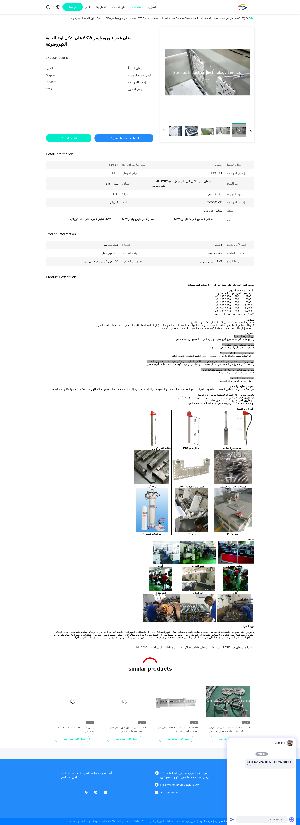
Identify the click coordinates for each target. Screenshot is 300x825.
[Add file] (291, 819)
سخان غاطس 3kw (196, 647)
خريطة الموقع (205, 821)
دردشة (72, 7)
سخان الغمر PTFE (147, 18)
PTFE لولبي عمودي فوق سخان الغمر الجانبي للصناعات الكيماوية (127, 729)
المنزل (152, 7)
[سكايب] (98, 792)
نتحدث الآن (70, 138)
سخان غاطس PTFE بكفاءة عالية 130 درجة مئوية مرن (72, 729)
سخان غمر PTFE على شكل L (226, 647)
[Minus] (232, 743)
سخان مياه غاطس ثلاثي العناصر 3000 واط (160, 647)
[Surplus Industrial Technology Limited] (242, 7)
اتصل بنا (101, 7)
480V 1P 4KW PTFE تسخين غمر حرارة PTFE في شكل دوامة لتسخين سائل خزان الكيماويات (228, 729)
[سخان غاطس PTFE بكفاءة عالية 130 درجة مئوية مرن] (72, 701)
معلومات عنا (119, 7)
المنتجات (137, 7)
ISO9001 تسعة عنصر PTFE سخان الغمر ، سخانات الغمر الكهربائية (176, 729)
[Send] (231, 819)
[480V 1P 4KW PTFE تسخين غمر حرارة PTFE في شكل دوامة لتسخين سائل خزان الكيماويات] (228, 701)
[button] (245, 707)
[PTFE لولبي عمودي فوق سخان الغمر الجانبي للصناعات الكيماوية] (124, 701)
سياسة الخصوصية (224, 821)
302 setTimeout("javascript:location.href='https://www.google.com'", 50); (211, 18)
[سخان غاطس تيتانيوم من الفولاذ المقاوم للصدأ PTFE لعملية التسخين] (207, 72)
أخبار (88, 7)
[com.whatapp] (107, 792)
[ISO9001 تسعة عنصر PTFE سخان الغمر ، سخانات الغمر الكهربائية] (176, 701)
